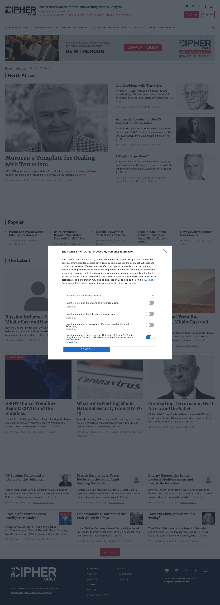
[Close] (166, 252)
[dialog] (110, 303)
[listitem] (110, 295)
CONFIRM (87, 349)
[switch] (150, 303)
